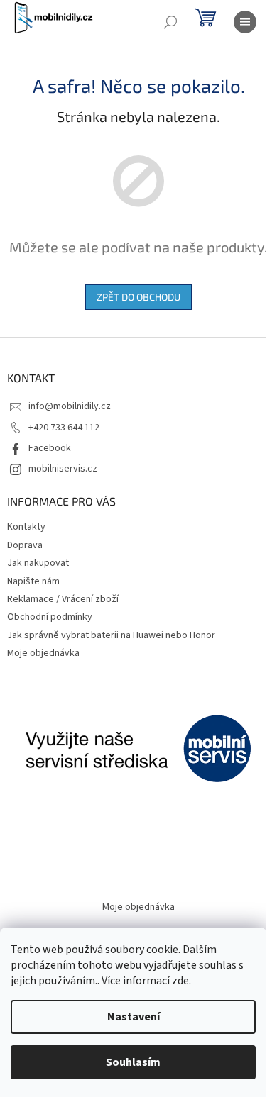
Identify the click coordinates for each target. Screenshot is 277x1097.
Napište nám (33, 581)
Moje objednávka (43, 653)
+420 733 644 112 (63, 428)
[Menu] (245, 22)
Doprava (25, 545)
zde (180, 981)
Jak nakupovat (38, 563)
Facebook (49, 448)
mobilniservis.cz (62, 469)
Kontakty (26, 527)
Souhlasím (133, 1062)
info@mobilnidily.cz (69, 406)
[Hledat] (170, 22)
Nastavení (133, 1017)
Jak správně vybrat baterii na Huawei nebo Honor (111, 635)
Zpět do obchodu (138, 297)
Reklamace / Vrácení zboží (63, 599)
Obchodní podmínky (49, 617)
